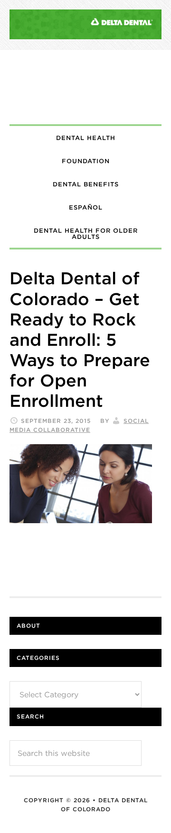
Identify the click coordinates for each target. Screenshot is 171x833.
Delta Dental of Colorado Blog (86, 87)
